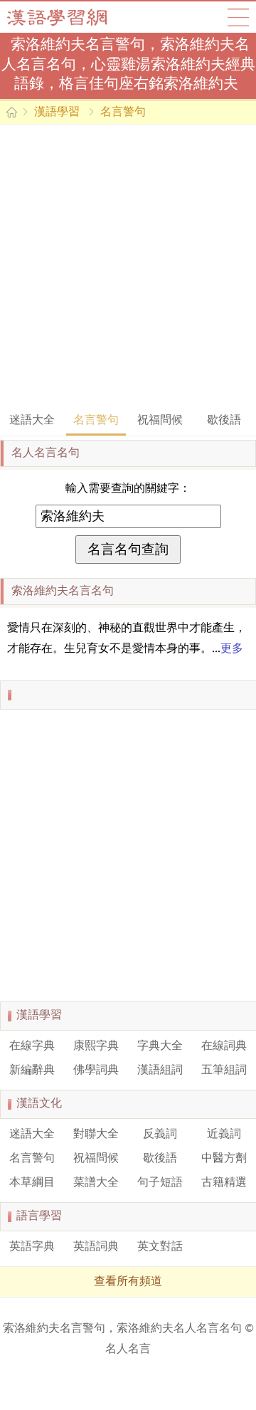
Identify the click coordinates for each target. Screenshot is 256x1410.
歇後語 (224, 420)
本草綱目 (32, 1183)
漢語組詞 (160, 1070)
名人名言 (128, 1349)
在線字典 (32, 1046)
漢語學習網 (71, 17)
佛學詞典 (96, 1070)
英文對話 (160, 1247)
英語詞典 (96, 1247)
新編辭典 (32, 1070)
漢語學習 (57, 112)
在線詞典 (224, 1046)
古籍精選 (224, 1183)
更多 (231, 649)
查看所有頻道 (128, 1282)
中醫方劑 (224, 1158)
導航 (238, 17)
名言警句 (123, 112)
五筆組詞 (224, 1070)
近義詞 (224, 1134)
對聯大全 (96, 1134)
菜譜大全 (96, 1183)
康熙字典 (96, 1046)
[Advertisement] (128, 267)
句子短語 (160, 1183)
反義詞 (160, 1134)
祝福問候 (160, 420)
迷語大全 (32, 420)
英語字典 (32, 1247)
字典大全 (160, 1046)
